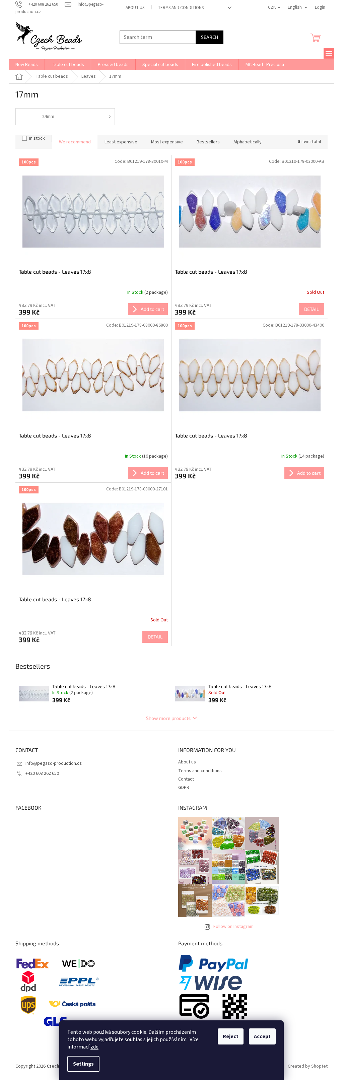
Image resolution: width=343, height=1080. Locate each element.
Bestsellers (208, 142)
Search (209, 37)
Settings (83, 1064)
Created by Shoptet (308, 1066)
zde (94, 1047)
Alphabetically (247, 142)
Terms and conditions (181, 8)
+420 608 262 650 (42, 773)
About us (135, 8)
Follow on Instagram (233, 926)
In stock (37, 138)
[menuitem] (27, 64)
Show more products (168, 718)
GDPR (183, 787)
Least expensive (121, 142)
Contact (186, 779)
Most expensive (167, 142)
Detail (311, 309)
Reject (230, 1036)
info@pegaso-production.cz (53, 763)
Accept (262, 1036)
